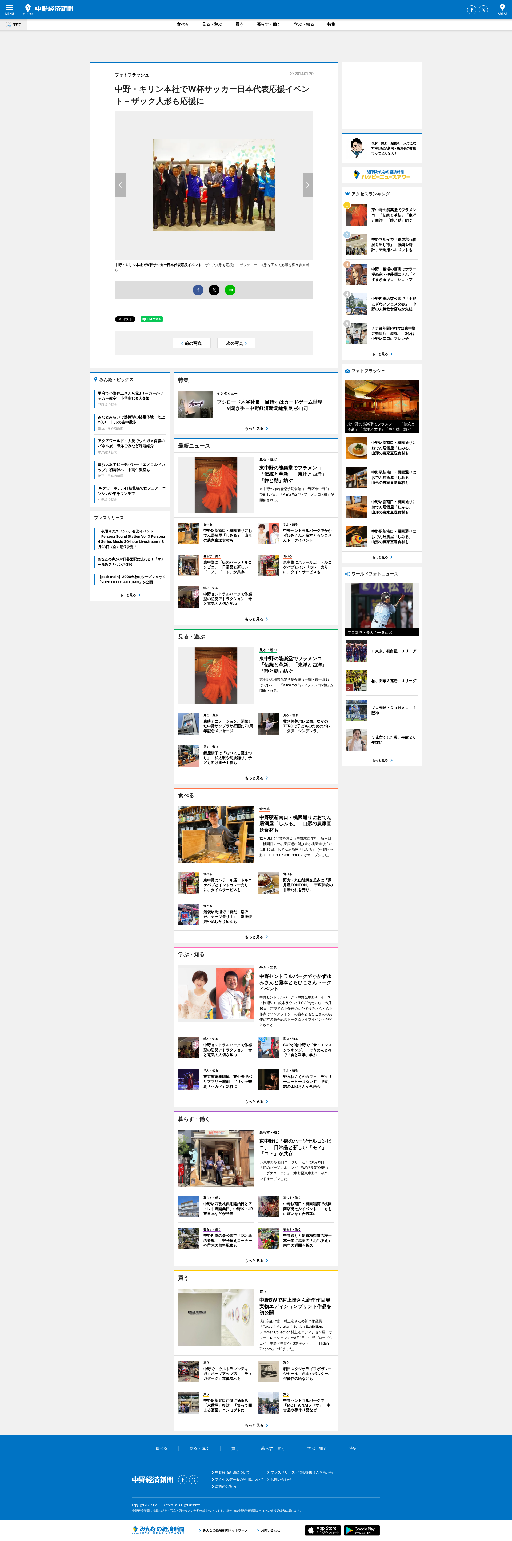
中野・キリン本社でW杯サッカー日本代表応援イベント (158, 265)
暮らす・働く (269, 24)
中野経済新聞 (48, 9)
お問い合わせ (281, 1479)
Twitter (483, 9)
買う (239, 24)
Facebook (471, 9)
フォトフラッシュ (132, 74)
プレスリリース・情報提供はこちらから (302, 1472)
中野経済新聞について (232, 1472)
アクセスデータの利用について (239, 1479)
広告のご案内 (225, 1486)
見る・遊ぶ (212, 24)
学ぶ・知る (304, 24)
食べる (183, 24)
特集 (331, 24)
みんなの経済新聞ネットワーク (158, 1530)
